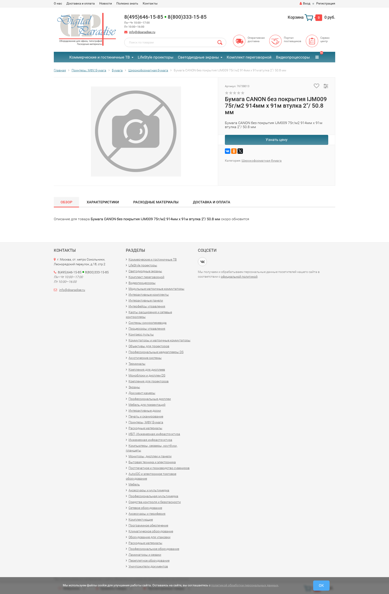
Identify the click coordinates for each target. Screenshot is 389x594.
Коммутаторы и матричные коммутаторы (159, 340)
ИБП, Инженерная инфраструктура (154, 434)
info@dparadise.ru (142, 32)
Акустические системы (145, 358)
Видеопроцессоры (293, 57)
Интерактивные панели (146, 300)
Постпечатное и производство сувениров (159, 468)
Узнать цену (276, 139)
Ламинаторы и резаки (145, 554)
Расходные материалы (156, 202)
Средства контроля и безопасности (155, 502)
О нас (58, 3)
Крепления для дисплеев (147, 369)
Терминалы (137, 363)
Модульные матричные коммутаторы (156, 288)
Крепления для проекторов (149, 381)
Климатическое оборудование (151, 531)
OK (321, 585)
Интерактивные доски (145, 410)
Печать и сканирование (146, 416)
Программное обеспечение (148, 525)
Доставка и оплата (80, 3)
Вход (306, 3)
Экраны (134, 387)
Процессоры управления (147, 328)
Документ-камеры (142, 393)
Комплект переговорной (249, 57)
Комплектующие (141, 519)
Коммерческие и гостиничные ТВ (99, 57)
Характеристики (103, 202)
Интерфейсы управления (147, 306)
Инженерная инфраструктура (150, 440)
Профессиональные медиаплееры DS (156, 352)
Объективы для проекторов (149, 346)
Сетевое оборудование (145, 508)
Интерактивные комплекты (149, 294)
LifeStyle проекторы (155, 57)
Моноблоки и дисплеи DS (147, 375)
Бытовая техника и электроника (152, 462)
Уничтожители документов (148, 566)
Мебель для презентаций (147, 404)
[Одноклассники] (234, 151)
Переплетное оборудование (149, 560)
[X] (240, 151)
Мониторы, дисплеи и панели (150, 456)
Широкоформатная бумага (262, 160)
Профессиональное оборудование (154, 549)
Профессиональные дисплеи (150, 399)
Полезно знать (127, 3)
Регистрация (325, 3)
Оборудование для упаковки (149, 537)
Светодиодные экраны (198, 57)
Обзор (66, 202)
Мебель (134, 484)
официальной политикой (239, 276)
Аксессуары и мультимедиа (149, 490)
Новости (105, 3)
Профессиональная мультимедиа (153, 496)
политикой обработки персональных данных (244, 585)
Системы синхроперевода (148, 322)
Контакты (150, 3)
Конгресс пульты (141, 334)
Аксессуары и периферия (147, 513)
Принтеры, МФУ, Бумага (146, 422)
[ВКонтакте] (227, 151)
